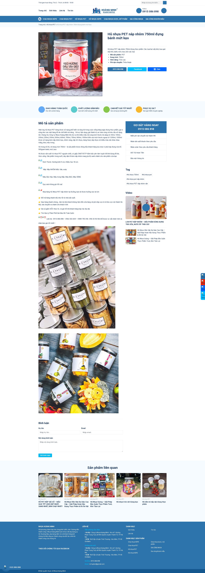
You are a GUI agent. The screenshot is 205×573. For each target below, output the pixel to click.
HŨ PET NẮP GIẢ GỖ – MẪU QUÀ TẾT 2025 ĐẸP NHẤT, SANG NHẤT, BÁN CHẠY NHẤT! (50, 504)
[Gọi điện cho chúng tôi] (203, 276)
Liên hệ (62, 11)
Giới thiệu (53, 11)
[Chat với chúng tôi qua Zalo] (203, 288)
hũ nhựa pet (147, 175)
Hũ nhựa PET (80, 19)
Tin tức (70, 11)
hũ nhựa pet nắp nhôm (136, 179)
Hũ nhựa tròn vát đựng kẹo (127, 502)
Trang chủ (42, 11)
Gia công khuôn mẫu (155, 19)
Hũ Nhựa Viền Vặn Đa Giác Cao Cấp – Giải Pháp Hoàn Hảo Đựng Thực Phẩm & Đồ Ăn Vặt (151, 232)
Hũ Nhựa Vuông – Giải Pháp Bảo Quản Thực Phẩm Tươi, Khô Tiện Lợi (101, 504)
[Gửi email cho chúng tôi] (203, 282)
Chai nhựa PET (65, 19)
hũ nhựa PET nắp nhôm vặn (138, 184)
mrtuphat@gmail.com (97, 564)
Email (83, 428)
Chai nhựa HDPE (50, 19)
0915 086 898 (146, 129)
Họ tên (41, 428)
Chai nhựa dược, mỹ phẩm (115, 19)
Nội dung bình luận (45, 438)
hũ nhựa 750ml (133, 175)
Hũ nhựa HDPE (95, 19)
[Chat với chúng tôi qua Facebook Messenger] (203, 295)
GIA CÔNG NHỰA (136, 19)
